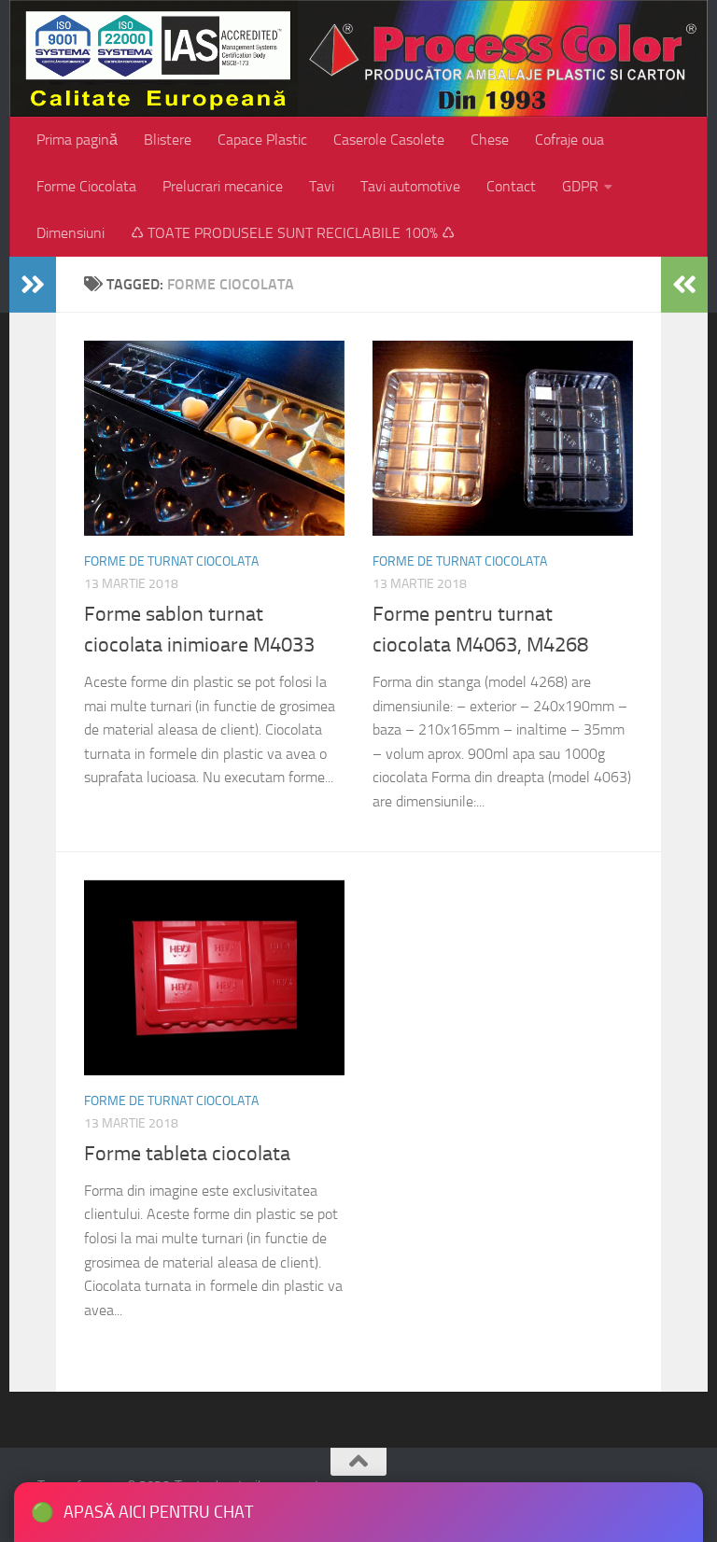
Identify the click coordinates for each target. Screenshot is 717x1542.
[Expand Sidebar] (32, 285)
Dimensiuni (70, 233)
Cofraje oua (569, 139)
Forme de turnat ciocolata (171, 561)
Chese (490, 139)
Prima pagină (77, 139)
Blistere (167, 139)
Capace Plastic (262, 139)
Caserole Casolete (388, 139)
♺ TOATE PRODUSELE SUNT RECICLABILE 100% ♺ (293, 233)
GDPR (580, 186)
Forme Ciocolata (86, 186)
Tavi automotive (410, 186)
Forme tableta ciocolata (187, 1154)
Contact (511, 186)
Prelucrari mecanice (222, 186)
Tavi (321, 186)
